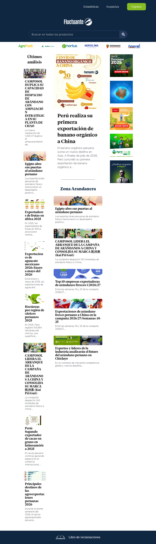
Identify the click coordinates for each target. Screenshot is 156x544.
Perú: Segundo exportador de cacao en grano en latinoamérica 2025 (34, 438)
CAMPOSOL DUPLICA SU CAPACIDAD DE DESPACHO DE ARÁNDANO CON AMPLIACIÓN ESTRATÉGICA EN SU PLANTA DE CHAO (35, 104)
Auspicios (112, 6)
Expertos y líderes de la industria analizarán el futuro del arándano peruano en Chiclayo (76, 353)
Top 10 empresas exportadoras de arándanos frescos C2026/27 (77, 283)
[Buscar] (123, 34)
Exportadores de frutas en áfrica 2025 (34, 216)
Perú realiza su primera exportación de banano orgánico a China (77, 129)
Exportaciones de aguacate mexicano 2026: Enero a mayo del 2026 (34, 264)
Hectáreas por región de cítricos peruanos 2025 (34, 313)
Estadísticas (91, 6)
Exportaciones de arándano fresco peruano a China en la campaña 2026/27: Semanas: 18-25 (78, 316)
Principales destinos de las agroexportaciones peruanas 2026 (35, 494)
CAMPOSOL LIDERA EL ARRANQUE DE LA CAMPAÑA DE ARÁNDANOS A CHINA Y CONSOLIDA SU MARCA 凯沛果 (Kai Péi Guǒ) (34, 374)
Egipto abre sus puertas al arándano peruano (34, 169)
